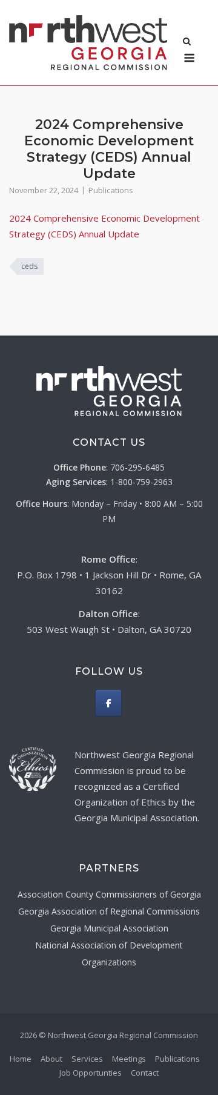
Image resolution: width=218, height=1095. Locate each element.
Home (20, 1058)
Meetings (129, 1058)
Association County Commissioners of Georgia (109, 894)
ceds (29, 266)
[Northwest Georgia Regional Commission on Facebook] (108, 703)
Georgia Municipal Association (109, 928)
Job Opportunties (90, 1072)
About (51, 1058)
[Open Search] (187, 42)
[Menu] (189, 58)
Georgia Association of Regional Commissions (109, 911)
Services (87, 1058)
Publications (110, 190)
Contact (145, 1072)
